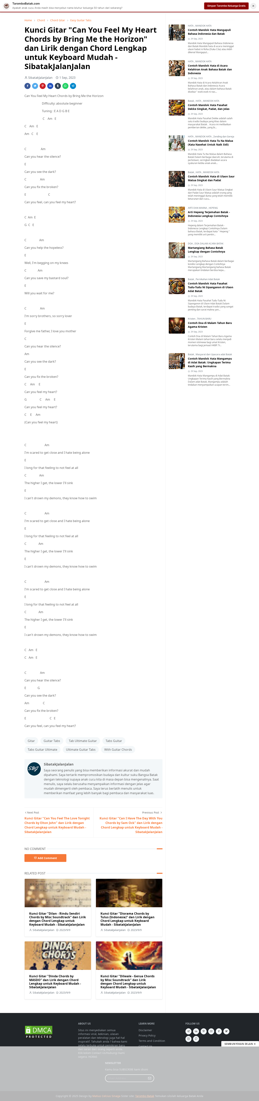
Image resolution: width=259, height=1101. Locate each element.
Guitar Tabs (52, 741)
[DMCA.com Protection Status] (38, 1032)
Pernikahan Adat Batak (208, 279)
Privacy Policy (147, 1035)
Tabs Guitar (114, 741)
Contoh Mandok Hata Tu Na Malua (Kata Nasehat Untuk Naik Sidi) (210, 142)
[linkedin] (196, 1031)
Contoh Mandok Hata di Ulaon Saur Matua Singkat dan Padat (211, 178)
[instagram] (188, 1039)
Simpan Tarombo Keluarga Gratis (226, 5)
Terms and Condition (152, 1041)
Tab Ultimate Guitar (83, 741)
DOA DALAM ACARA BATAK (209, 243)
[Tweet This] (35, 86)
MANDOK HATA (203, 26)
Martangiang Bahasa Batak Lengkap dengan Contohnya (206, 250)
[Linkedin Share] (50, 86)
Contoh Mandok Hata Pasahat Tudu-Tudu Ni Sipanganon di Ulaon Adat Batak (210, 287)
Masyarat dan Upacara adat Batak (214, 354)
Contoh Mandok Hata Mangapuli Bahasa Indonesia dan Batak (209, 32)
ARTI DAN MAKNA (198, 208)
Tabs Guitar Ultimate (42, 749)
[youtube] (211, 1031)
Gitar (31, 741)
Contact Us (145, 1046)
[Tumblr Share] (58, 86)
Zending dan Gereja (223, 136)
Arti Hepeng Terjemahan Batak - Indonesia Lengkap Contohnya (209, 214)
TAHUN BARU (204, 319)
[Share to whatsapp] (65, 86)
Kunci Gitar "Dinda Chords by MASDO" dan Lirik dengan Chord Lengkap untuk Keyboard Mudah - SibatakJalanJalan (55, 981)
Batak (191, 101)
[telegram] (188, 1031)
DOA (190, 243)
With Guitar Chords (118, 749)
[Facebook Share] (27, 86)
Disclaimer (145, 1030)
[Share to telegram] (73, 86)
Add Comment (47, 858)
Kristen (192, 319)
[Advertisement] (129, 1073)
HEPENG (213, 208)
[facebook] (219, 1031)
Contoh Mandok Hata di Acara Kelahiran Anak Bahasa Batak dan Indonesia (210, 69)
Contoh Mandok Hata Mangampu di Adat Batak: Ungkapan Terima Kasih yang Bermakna (210, 362)
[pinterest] (204, 1031)
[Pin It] (43, 86)
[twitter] (226, 1031)
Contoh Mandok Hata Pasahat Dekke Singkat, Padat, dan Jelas (208, 107)
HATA (191, 26)
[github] (196, 1039)
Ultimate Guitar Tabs (81, 749)
